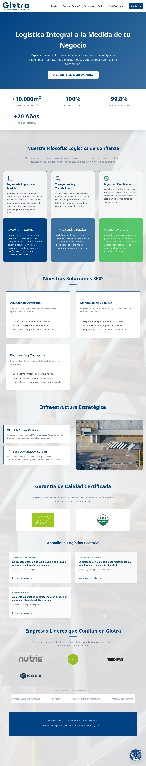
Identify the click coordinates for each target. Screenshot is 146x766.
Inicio (54, 6)
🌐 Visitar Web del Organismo (43, 519)
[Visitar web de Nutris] (30, 659)
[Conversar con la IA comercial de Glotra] (136, 756)
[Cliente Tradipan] (115, 659)
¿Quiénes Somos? (71, 6)
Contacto (136, 6)
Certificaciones (116, 6)
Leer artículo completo (22, 578)
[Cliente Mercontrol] (73, 659)
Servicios (89, 6)
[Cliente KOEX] (30, 675)
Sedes (101, 6)
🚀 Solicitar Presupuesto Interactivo (73, 74)
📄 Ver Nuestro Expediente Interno (43, 526)
